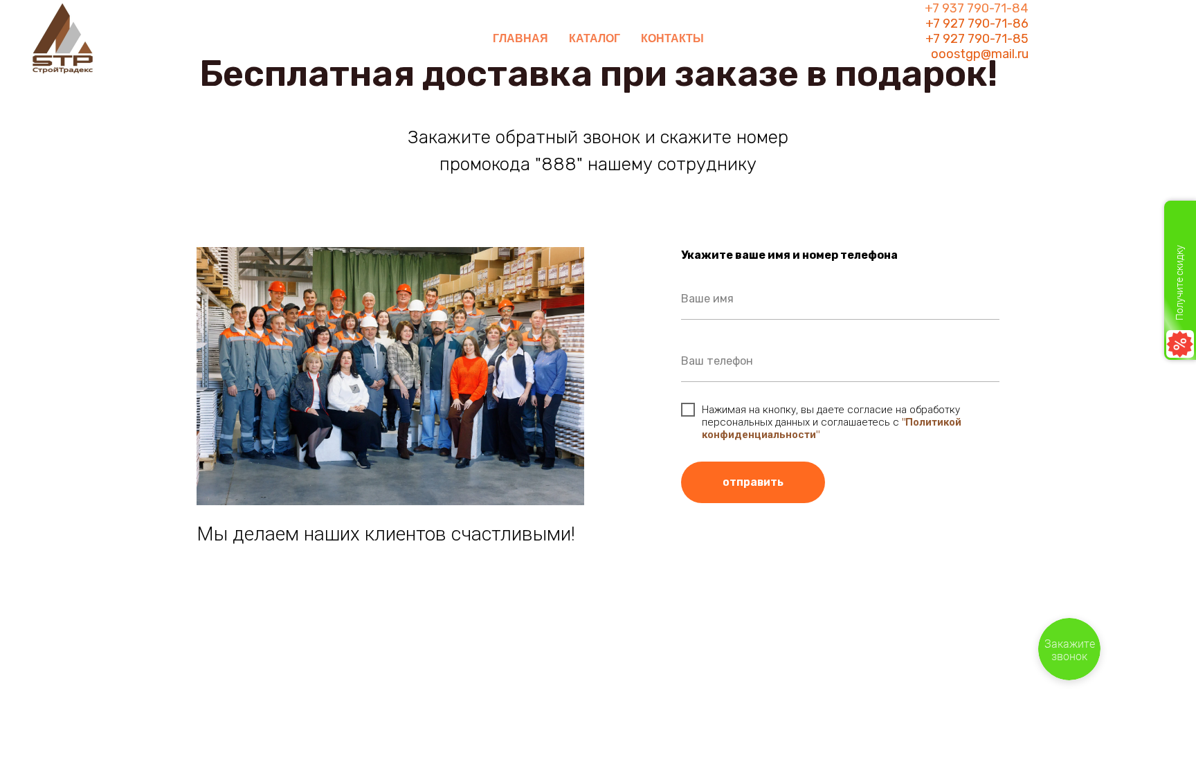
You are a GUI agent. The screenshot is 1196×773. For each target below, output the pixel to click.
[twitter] (1093, 38)
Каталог (594, 38)
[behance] (1124, 38)
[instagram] (1154, 38)
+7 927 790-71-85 (977, 38)
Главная (520, 38)
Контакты (672, 38)
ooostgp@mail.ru (980, 54)
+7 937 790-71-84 (977, 8)
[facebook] (1063, 38)
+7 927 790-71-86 (977, 23)
